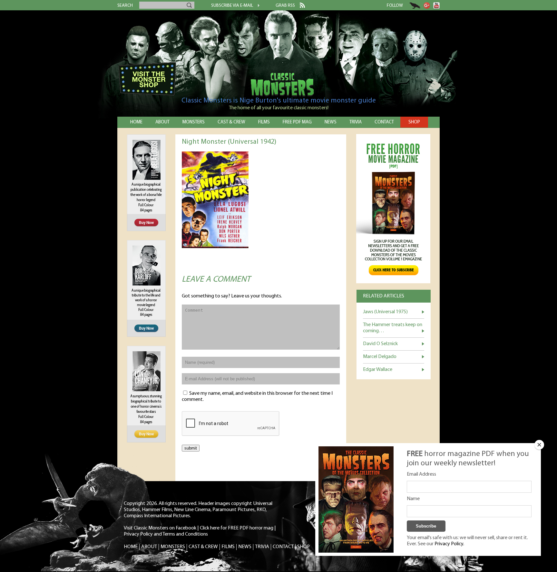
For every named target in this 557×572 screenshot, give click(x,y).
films (264, 122)
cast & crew (231, 122)
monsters (193, 122)
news (331, 122)
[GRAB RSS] (300, 6)
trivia (355, 122)
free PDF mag (297, 122)
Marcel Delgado (379, 356)
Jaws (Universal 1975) (385, 312)
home (136, 122)
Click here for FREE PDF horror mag (236, 528)
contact (384, 122)
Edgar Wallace (377, 369)
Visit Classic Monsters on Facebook (160, 528)
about (162, 122)
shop (414, 122)
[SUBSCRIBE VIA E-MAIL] (256, 6)
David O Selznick (380, 343)
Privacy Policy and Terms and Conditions (166, 534)
